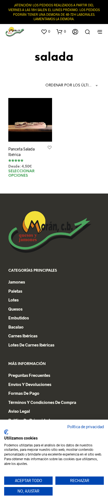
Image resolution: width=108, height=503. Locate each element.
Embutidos (18, 317)
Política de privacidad (85, 426)
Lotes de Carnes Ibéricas (31, 344)
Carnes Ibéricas (22, 335)
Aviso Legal (19, 411)
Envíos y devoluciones (29, 384)
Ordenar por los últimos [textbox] (71, 85)
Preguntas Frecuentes (29, 375)
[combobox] (72, 85)
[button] (45, 31)
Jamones (16, 281)
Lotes (13, 299)
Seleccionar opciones (21, 174)
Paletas (15, 290)
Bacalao (16, 326)
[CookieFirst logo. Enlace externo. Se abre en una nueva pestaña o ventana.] (6, 432)
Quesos (15, 308)
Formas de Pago (23, 393)
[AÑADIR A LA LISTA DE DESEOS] (49, 147)
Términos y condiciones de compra (42, 402)
